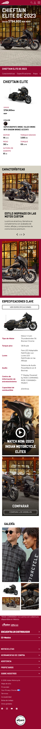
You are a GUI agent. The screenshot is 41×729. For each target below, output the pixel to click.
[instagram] (7, 709)
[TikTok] (16, 709)
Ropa (35, 74)
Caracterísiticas (8, 74)
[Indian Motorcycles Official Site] (5, 2)
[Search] (31, 2)
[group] (20, 203)
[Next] (23, 234)
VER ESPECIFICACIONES (20, 307)
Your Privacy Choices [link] (9, 690)
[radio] (5, 124)
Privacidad (5, 687)
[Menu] (39, 2)
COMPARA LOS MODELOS (20, 512)
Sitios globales (6, 704)
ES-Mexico (6, 637)
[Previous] (17, 234)
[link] (20, 649)
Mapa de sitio (6, 684)
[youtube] (12, 709)
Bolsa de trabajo (7, 700)
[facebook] (2, 709)
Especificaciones (24, 74)
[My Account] (35, 2)
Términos (4, 694)
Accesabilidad (6, 697)
